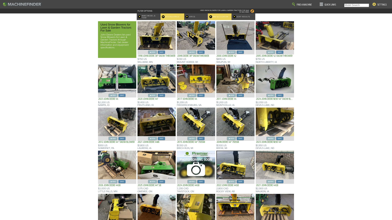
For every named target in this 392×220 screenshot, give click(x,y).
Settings (382, 5)
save (161, 52)
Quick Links (330, 5)
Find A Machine (304, 5)
